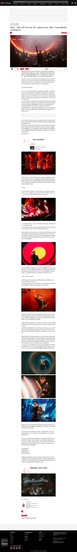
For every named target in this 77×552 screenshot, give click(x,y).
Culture (11, 538)
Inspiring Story (27, 539)
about (40, 539)
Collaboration (28, 532)
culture (12, 24)
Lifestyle (11, 539)
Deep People (26, 538)
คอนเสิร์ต (23, 518)
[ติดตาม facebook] (11, 548)
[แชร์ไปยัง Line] (17, 33)
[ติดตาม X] (14, 548)
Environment (12, 537)
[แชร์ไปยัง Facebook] (13, 33)
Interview (12, 532)
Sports (11, 541)
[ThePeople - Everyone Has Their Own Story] (5, 3)
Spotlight (26, 540)
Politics (11, 533)
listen (40, 532)
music (17, 24)
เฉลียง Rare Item (27, 533)
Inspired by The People (42, 533)
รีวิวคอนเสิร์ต (28, 518)
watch (26, 537)
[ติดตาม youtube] (19, 548)
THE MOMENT (41, 537)
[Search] (67, 2)
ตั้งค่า (4, 545)
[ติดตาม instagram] (17, 548)
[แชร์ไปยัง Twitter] (15, 33)
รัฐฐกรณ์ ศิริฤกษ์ (33, 518)
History (11, 540)
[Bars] (72, 3)
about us (40, 540)
